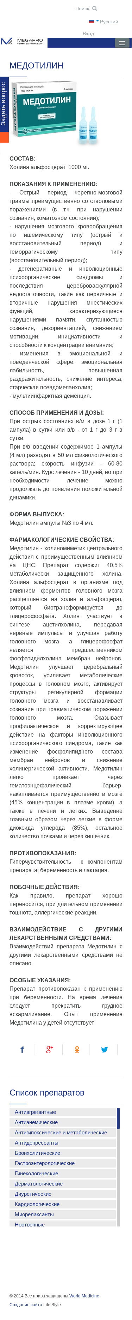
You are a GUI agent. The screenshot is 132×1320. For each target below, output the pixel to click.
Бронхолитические (37, 1153)
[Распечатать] (22, 1063)
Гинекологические (36, 1173)
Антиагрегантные (35, 1112)
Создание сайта (26, 1304)
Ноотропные (30, 1225)
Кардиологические (37, 1204)
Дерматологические (39, 1184)
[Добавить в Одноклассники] (78, 1049)
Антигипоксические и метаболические (61, 1132)
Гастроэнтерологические (45, 1163)
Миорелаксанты (34, 1214)
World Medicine (84, 1296)
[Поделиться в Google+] (50, 1049)
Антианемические (36, 1122)
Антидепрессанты (36, 1143)
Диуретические (33, 1194)
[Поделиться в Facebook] (22, 1049)
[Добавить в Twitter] (106, 1049)
